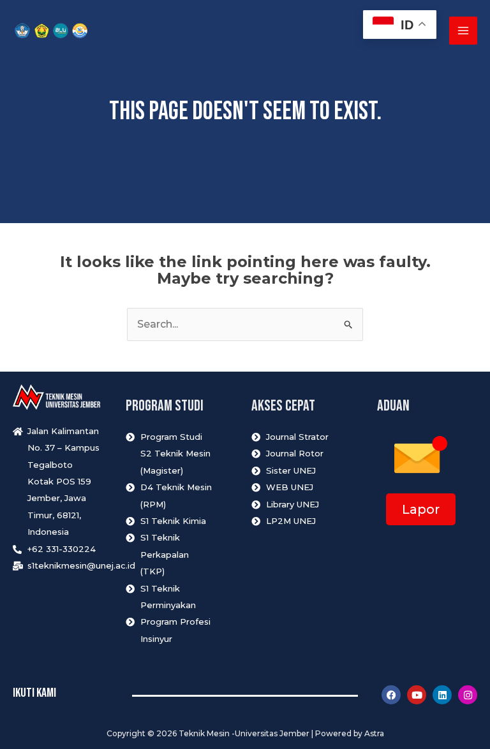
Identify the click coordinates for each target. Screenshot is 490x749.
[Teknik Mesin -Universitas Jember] (51, 30)
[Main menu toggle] (463, 31)
